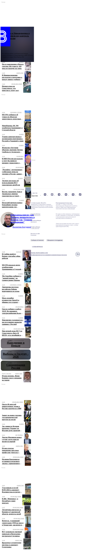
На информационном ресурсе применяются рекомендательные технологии (49, 255)
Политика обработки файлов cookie (39, 252)
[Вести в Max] (52, 194)
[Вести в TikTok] (80, 194)
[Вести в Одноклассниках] (73, 194)
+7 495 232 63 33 (35, 228)
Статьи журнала (37, 246)
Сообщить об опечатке (37, 240)
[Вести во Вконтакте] (66, 194)
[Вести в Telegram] (59, 194)
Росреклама (33, 235)
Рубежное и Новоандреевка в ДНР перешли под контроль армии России (16, 36)
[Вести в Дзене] (45, 194)
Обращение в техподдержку (54, 240)
